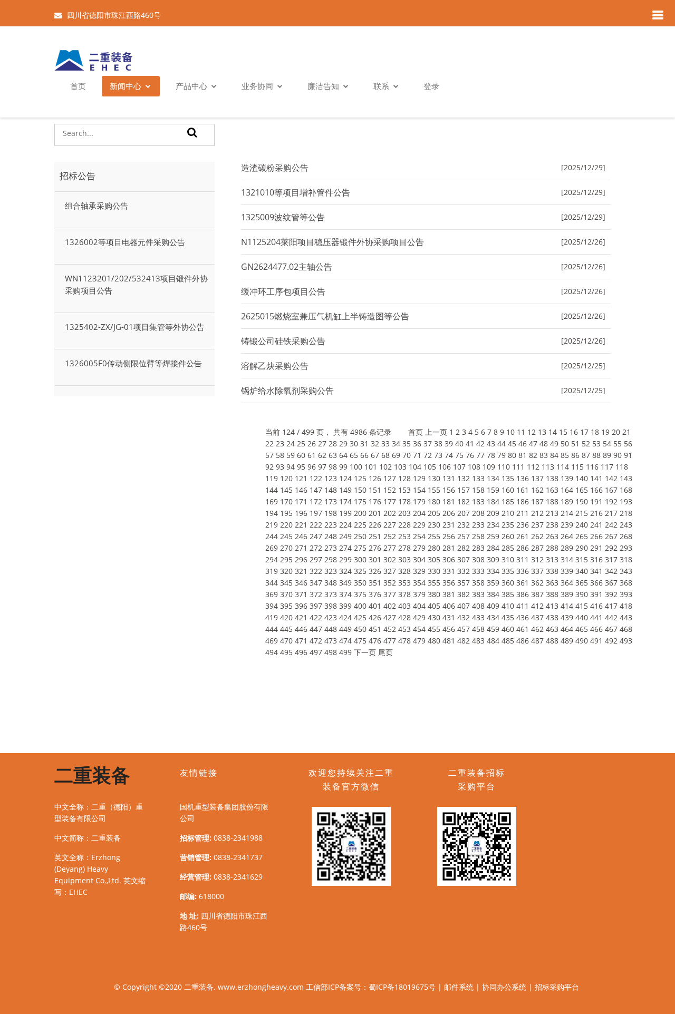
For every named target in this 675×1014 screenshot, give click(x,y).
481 (448, 641)
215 (581, 513)
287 (537, 548)
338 (552, 571)
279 (419, 548)
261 (522, 536)
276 (375, 548)
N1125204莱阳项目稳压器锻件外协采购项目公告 (332, 242)
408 (478, 606)
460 (508, 629)
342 (611, 571)
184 (493, 501)
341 (596, 571)
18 (595, 432)
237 (537, 525)
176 (375, 501)
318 (626, 559)
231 (448, 525)
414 (567, 606)
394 (271, 606)
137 (537, 478)
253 (404, 536)
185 (508, 501)
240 (581, 525)
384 (493, 594)
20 (616, 432)
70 (406, 455)
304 (419, 559)
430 (434, 617)
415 (581, 606)
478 (404, 641)
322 (316, 571)
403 (404, 606)
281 (448, 548)
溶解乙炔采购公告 (274, 366)
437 (537, 617)
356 (448, 583)
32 (375, 443)
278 (404, 548)
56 (628, 443)
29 (343, 443)
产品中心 (191, 86)
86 (575, 455)
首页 (78, 86)
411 (522, 606)
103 (400, 467)
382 (463, 594)
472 (316, 641)
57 (269, 455)
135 (508, 478)
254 (419, 536)
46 (522, 443)
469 (271, 641)
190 (581, 501)
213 (552, 513)
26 (311, 443)
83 (543, 455)
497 (316, 652)
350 (360, 583)
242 (611, 525)
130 (434, 478)
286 (522, 548)
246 (301, 536)
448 (330, 629)
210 (508, 513)
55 (617, 443)
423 (330, 617)
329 (419, 571)
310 (508, 559)
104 (415, 467)
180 (434, 501)
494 (271, 652)
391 (596, 594)
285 (508, 548)
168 (626, 490)
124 (345, 478)
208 (478, 513)
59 (290, 455)
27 (322, 443)
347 (316, 583)
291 (596, 548)
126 (375, 478)
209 (493, 513)
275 (360, 548)
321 (301, 571)
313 (552, 559)
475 (360, 641)
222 (316, 525)
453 (404, 629)
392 (611, 594)
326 (375, 571)
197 (316, 513)
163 (552, 490)
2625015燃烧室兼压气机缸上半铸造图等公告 (325, 316)
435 (508, 617)
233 (478, 525)
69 (396, 455)
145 (286, 490)
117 (607, 467)
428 (404, 617)
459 (493, 629)
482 (463, 641)
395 (286, 606)
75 (459, 455)
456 (448, 629)
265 (581, 536)
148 (330, 490)
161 (522, 490)
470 (286, 641)
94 (290, 467)
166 (596, 490)
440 (581, 617)
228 (404, 525)
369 (271, 594)
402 (389, 606)
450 (360, 629)
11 (521, 432)
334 (493, 571)
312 (537, 559)
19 (605, 432)
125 (360, 478)
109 (489, 467)
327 (389, 571)
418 (626, 606)
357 (463, 583)
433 (478, 617)
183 (478, 501)
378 (404, 594)
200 (360, 513)
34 (396, 443)
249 (345, 536)
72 (427, 455)
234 (493, 525)
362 (537, 583)
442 (611, 617)
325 (360, 571)
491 (596, 641)
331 (448, 571)
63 (333, 455)
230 (434, 525)
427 (389, 617)
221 (301, 525)
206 (448, 513)
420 (286, 617)
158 (478, 490)
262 (537, 536)
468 (626, 629)
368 (626, 583)
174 (345, 501)
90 (617, 455)
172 (316, 501)
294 (271, 559)
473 (330, 641)
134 (493, 478)
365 (581, 583)
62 (322, 455)
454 (419, 629)
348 (330, 583)
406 (448, 606)
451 (375, 629)
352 (389, 583)
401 (375, 606)
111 (518, 467)
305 (434, 559)
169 (271, 501)
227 (389, 525)
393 (626, 594)
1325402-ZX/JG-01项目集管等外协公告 (135, 326)
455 (434, 629)
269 (271, 548)
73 (438, 455)
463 (552, 629)
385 (508, 594)
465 (581, 629)
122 (316, 478)
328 (404, 571)
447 (316, 629)
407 (463, 606)
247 (316, 536)
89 (607, 455)
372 (316, 594)
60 (301, 455)
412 (537, 606)
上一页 (436, 432)
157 (463, 490)
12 (531, 432)
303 (404, 559)
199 (345, 513)
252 (389, 536)
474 (345, 641)
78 (491, 455)
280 (434, 548)
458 (478, 629)
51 (575, 443)
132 (463, 478)
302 (389, 559)
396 (301, 606)
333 (478, 571)
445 (286, 629)
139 (567, 478)
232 (463, 525)
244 (271, 536)
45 (512, 443)
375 (360, 594)
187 (537, 501)
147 (316, 490)
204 (419, 513)
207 (463, 513)
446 (301, 629)
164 (567, 490)
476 (375, 641)
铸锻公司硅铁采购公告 (283, 341)
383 (478, 594)
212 (537, 513)
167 (611, 490)
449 (345, 629)
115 (577, 467)
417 (611, 606)
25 (301, 443)
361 (522, 583)
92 (269, 467)
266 (596, 536)
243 (626, 525)
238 (552, 525)
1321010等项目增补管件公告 (295, 192)
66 (364, 455)
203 (404, 513)
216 (596, 513)
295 (286, 559)
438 (552, 617)
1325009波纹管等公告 (283, 217)
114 (562, 467)
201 (375, 513)
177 (389, 501)
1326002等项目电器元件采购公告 (125, 242)
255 (434, 536)
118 (621, 467)
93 (280, 467)
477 (389, 641)
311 (522, 559)
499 (345, 652)
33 (385, 443)
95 (301, 467)
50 (565, 443)
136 (522, 478)
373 (330, 594)
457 (463, 629)
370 (286, 594)
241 (596, 525)
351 (375, 583)
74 (449, 455)
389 (567, 594)
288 (552, 548)
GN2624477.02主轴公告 (286, 266)
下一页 (365, 652)
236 (522, 525)
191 (596, 501)
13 (542, 432)
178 (404, 501)
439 (567, 617)
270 (286, 548)
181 (448, 501)
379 (419, 594)
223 (330, 525)
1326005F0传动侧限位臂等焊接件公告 (133, 363)
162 (537, 490)
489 (567, 641)
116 (592, 467)
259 (493, 536)
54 (607, 443)
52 (586, 443)
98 (333, 467)
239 (567, 525)
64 (343, 455)
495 (286, 652)
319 (271, 571)
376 (375, 594)
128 (404, 478)
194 (271, 513)
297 (316, 559)
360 (508, 583)
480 (434, 641)
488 (552, 641)
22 (269, 443)
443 (626, 617)
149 (345, 490)
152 (389, 490)
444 (271, 629)
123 (330, 478)
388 (552, 594)
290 (581, 548)
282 (463, 548)
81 (522, 455)
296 (301, 559)
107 (459, 467)
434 (493, 617)
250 (360, 536)
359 (493, 583)
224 (345, 525)
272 (316, 548)
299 (345, 559)
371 (301, 594)
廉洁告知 (323, 86)
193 (626, 501)
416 (596, 606)
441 (596, 617)
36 (417, 443)
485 (508, 641)
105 (429, 467)
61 (311, 455)
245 (286, 536)
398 (330, 606)
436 (522, 617)
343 (626, 571)
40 (459, 443)
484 (493, 641)
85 (565, 455)
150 (360, 490)
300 (360, 559)
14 (552, 432)
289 (567, 548)
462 (537, 629)
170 (286, 501)
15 (563, 432)
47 (533, 443)
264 (567, 536)
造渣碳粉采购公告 (274, 167)
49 (554, 443)
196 (301, 513)
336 (522, 571)
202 (389, 513)
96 (311, 467)
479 (419, 641)
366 (596, 583)
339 (567, 571)
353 (404, 583)
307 (463, 559)
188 (552, 501)
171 (301, 501)
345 (286, 583)
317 (611, 559)
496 (301, 652)
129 (419, 478)
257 (463, 536)
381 (448, 594)
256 (448, 536)
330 (434, 571)
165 (581, 490)
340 (581, 571)
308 (478, 559)
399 (345, 606)
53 (596, 443)
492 (611, 641)
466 (596, 629)
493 (626, 641)
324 (345, 571)
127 (389, 478)
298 (330, 559)
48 (543, 443)
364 (567, 583)
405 (434, 606)
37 (427, 443)
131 (448, 478)
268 (626, 536)
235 (508, 525)
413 (552, 606)
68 (385, 455)
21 (626, 432)
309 (493, 559)
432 (463, 617)
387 (537, 594)
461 (522, 629)
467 (611, 629)
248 (330, 536)
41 (470, 443)
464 (567, 629)
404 (419, 606)
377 (389, 594)
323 (330, 571)
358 (478, 583)
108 (474, 467)
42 (480, 443)
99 (343, 467)
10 (510, 432)
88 (596, 455)
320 (286, 571)
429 (419, 617)
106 (444, 467)
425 (360, 617)
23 (280, 443)
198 (330, 513)
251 (375, 536)
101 (370, 467)
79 (501, 455)
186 (522, 501)
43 (491, 443)
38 (438, 443)
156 (448, 490)
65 (354, 455)
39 (449, 443)
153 (404, 490)
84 (554, 455)
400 (360, 606)
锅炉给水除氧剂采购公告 (287, 390)
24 (290, 443)
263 (552, 536)
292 (611, 548)
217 (611, 513)
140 (581, 478)
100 (356, 467)
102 (385, 467)
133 (478, 478)
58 (280, 455)
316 (596, 559)
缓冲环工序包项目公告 (283, 291)
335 (508, 571)
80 (512, 455)
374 (345, 594)
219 (271, 525)
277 (389, 548)
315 (581, 559)
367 (611, 583)
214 (567, 513)
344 (271, 583)
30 (354, 443)
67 (375, 455)
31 (364, 443)
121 (301, 478)
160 (508, 490)
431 (448, 617)
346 (301, 583)
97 (322, 467)
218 (626, 513)
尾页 (385, 652)
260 (508, 536)
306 (448, 559)
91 (628, 455)
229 (419, 525)
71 (417, 455)
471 (301, 641)
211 (522, 513)
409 (493, 606)
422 (316, 617)
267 (611, 536)
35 (406, 443)
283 (478, 548)
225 (360, 525)
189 (567, 501)
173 (330, 501)
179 (419, 501)
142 (611, 478)
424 (345, 617)
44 (501, 443)
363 (552, 583)
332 (463, 571)
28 (333, 443)
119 (271, 478)
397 (316, 606)
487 (537, 641)
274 (345, 548)
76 (470, 455)
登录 (431, 86)
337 (537, 571)
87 (586, 455)
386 (522, 594)
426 (375, 617)
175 (360, 501)
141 (596, 478)
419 (271, 617)
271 (301, 548)
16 (574, 432)
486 (522, 641)
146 (301, 490)
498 (330, 652)
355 (434, 583)
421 (301, 617)
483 (478, 641)
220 (286, 525)
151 (375, 490)
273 (330, 548)
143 (626, 478)
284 (493, 548)
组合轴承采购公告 (96, 205)
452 (389, 629)
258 (478, 536)
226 (375, 525)
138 (552, 478)
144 (271, 490)
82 (533, 455)
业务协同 (257, 86)
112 (533, 467)
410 (508, 606)
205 (434, 513)
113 (548, 467)
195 (286, 513)
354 (419, 583)
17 (584, 432)
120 (286, 478)
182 (463, 501)
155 (434, 490)
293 (626, 548)
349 (345, 583)
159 (493, 490)
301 (375, 559)
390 (581, 594)
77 (480, 455)
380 (434, 594)
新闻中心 (125, 86)
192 (611, 501)
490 (581, 641)
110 (503, 467)
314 (567, 559)
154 (419, 490)
